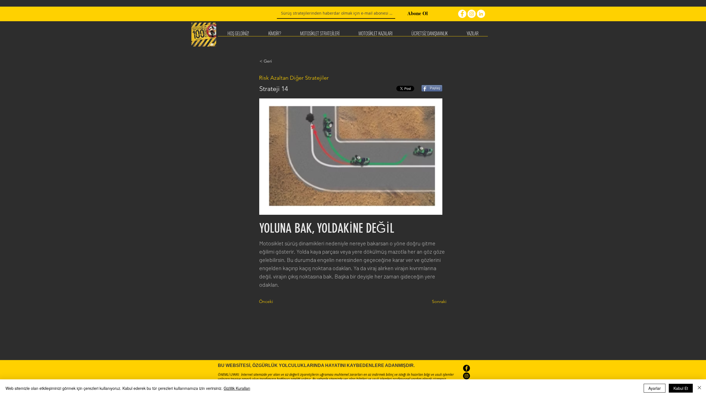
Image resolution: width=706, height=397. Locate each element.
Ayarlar (654, 388)
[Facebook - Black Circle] (466, 368)
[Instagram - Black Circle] (466, 375)
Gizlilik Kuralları (237, 388)
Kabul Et (680, 388)
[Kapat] (699, 388)
